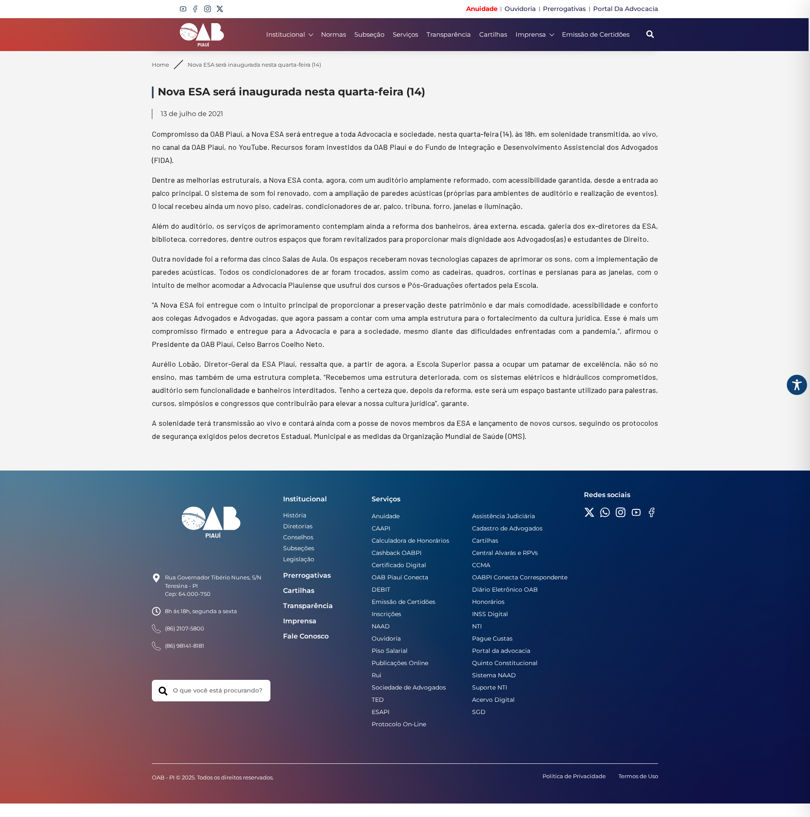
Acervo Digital (493, 699)
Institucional (285, 34)
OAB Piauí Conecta (400, 577)
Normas (333, 34)
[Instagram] (207, 9)
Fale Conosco (306, 636)
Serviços (405, 34)
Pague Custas (492, 638)
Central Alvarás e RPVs (505, 553)
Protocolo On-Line (399, 724)
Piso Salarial (390, 651)
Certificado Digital (399, 565)
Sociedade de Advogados (409, 687)
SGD (479, 712)
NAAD (381, 626)
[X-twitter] (220, 9)
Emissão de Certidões (595, 34)
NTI (477, 626)
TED (378, 699)
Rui (376, 675)
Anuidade (386, 516)
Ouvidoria (386, 638)
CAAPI (381, 528)
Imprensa (531, 34)
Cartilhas (493, 34)
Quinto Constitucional (504, 663)
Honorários (488, 602)
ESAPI (380, 712)
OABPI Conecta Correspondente (519, 577)
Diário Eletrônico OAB (505, 589)
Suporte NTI (489, 687)
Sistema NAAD (494, 675)
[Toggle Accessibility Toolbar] (797, 385)
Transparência (449, 34)
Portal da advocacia (501, 651)
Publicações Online (400, 663)
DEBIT (381, 589)
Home (160, 64)
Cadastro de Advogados (507, 528)
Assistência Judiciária (503, 516)
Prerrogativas (307, 575)
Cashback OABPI (396, 553)
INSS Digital (490, 614)
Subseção (369, 34)
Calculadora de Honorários (410, 540)
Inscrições (386, 614)
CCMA (481, 565)
